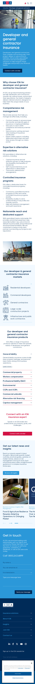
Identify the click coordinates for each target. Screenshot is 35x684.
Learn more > (7, 366)
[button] (10, 523)
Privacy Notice (27, 668)
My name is (7, 562)
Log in (25, 3)
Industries (6, 8)
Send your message (23, 592)
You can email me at (10, 568)
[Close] (31, 663)
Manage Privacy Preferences (18, 677)
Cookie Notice (20, 668)
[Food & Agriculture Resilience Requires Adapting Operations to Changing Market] (15, 499)
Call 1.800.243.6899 (13, 555)
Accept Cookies (18, 673)
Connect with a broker (12, 71)
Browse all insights (11, 473)
